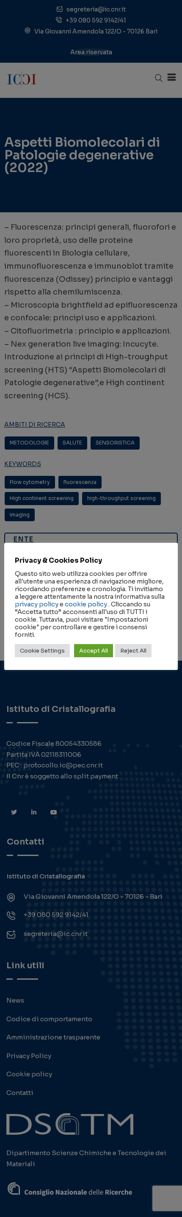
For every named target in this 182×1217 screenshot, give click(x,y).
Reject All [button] (133, 650)
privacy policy (36, 604)
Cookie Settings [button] (42, 650)
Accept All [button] (93, 650)
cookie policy (86, 604)
